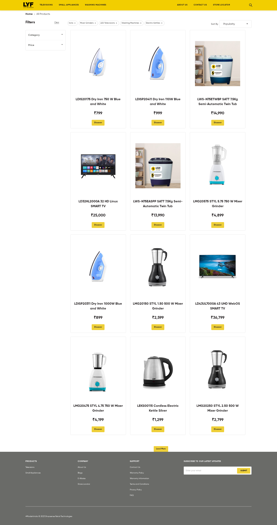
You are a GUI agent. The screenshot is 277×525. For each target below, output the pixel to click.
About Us (82, 467)
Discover (98, 123)
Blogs (80, 473)
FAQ (132, 495)
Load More (161, 449)
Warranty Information (139, 479)
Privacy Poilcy (136, 490)
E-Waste (81, 479)
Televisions (29, 467)
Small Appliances (33, 473)
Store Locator (84, 484)
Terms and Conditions (139, 484)
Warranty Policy (137, 473)
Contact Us (135, 467)
